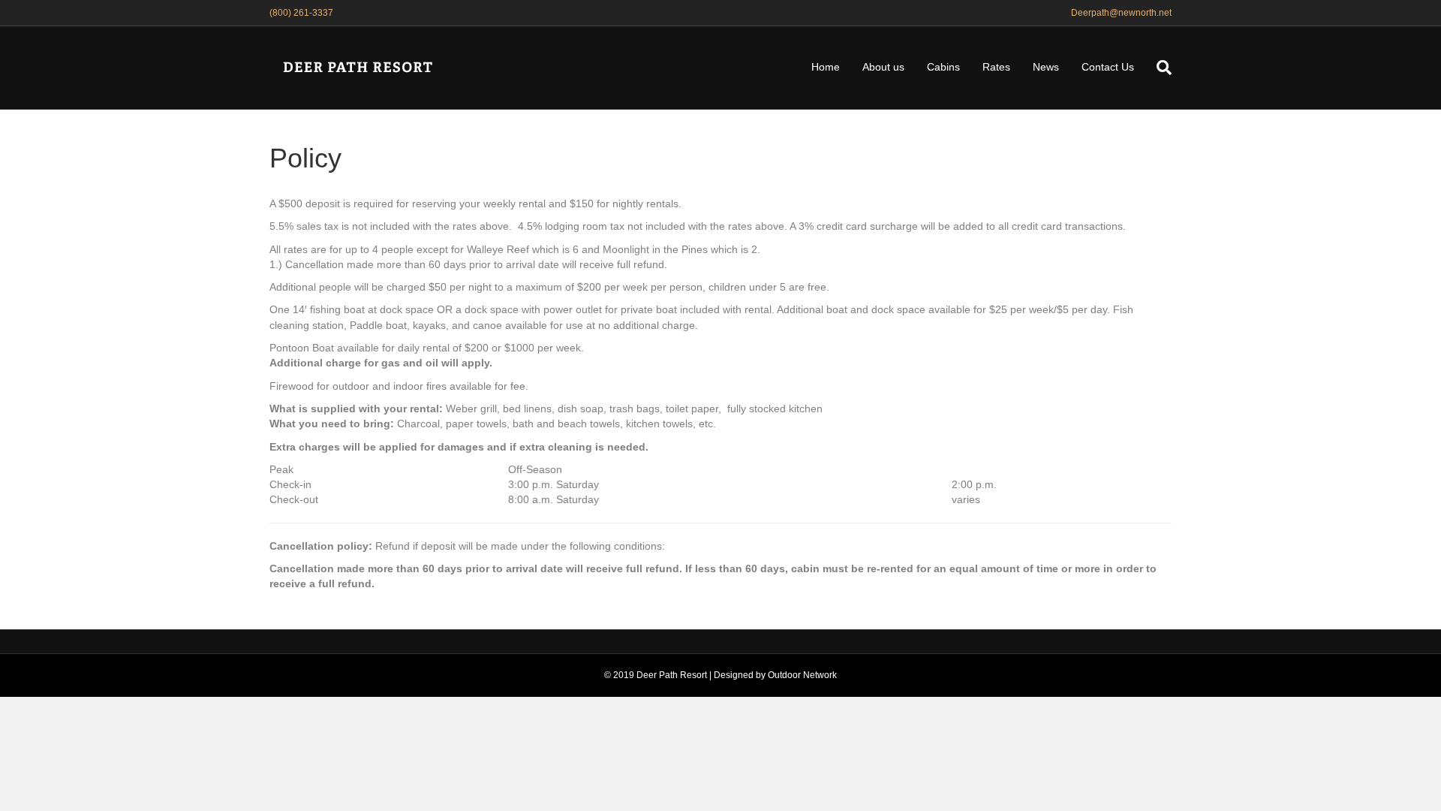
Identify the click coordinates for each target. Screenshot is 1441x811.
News (1046, 67)
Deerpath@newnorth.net (1121, 13)
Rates (996, 67)
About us (883, 67)
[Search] (1158, 67)
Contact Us (1108, 67)
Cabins (943, 67)
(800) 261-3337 (301, 13)
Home (825, 67)
